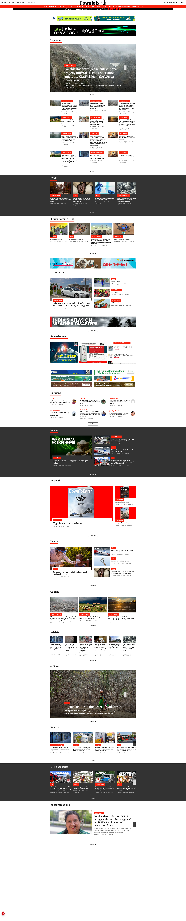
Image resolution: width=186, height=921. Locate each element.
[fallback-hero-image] (55, 107)
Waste (64, 6)
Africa (79, 6)
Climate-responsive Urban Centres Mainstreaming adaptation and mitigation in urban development (124, 363)
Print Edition (21, 2)
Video (92, 6)
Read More (93, 253)
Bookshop (111, 6)
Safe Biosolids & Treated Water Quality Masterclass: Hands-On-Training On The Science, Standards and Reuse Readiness (123, 347)
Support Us (31, 2)
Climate (70, 6)
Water (59, 6)
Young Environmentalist (123, 6)
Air (74, 6)
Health (46, 6)
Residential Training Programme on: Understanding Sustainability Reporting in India (123, 355)
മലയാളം (11, 2)
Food (104, 6)
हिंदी (5, 2)
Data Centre (85, 6)
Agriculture (52, 6)
